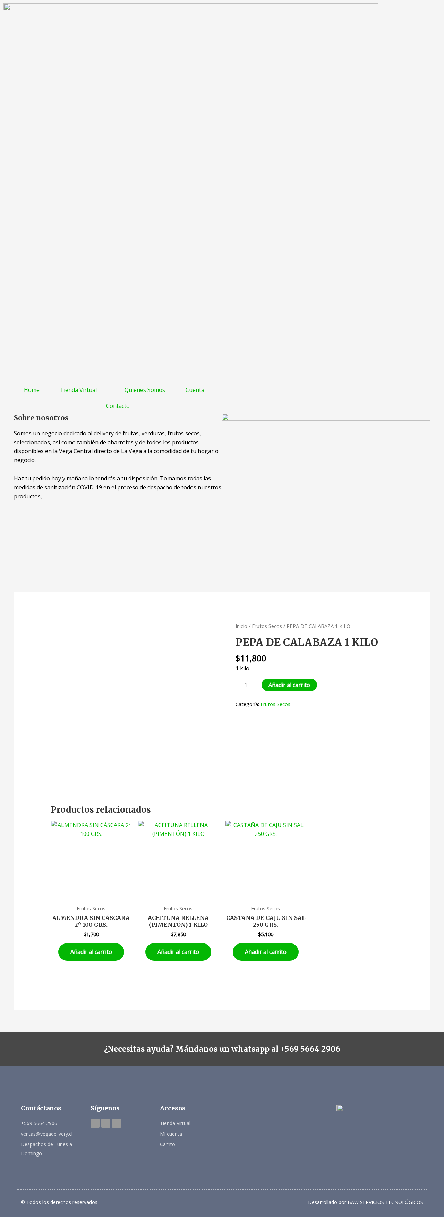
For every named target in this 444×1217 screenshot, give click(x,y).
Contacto (118, 406)
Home (32, 390)
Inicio (241, 625)
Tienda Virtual (78, 390)
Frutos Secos (267, 625)
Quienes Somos (145, 390)
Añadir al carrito (289, 685)
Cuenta (195, 390)
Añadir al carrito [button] (91, 952)
